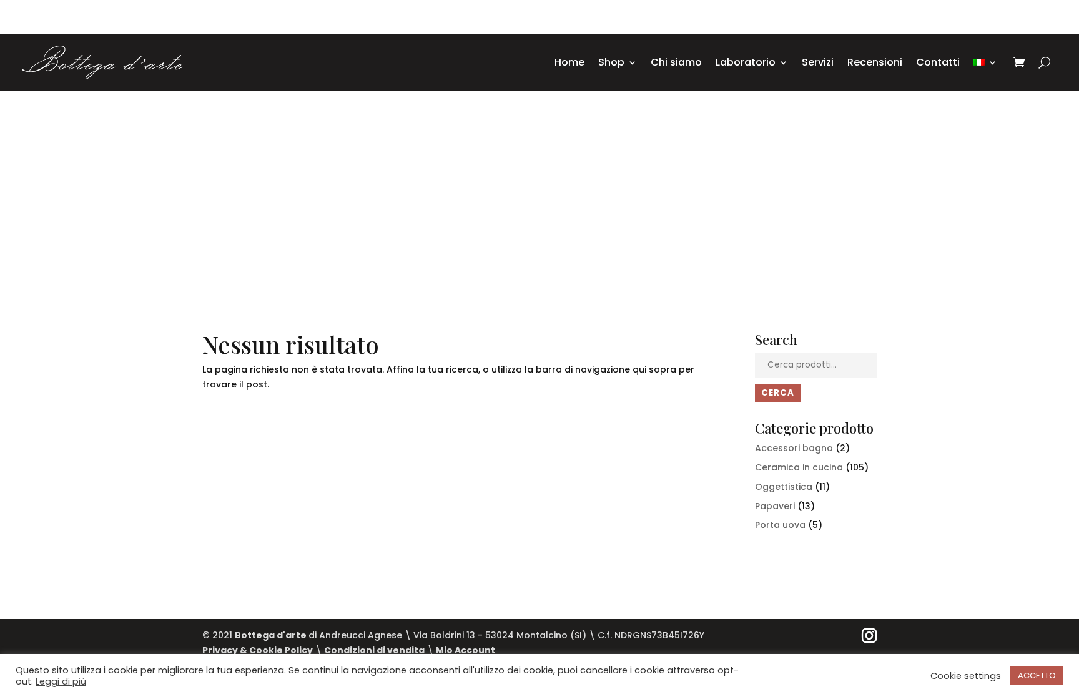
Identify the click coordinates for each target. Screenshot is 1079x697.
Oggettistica (783, 486)
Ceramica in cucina (799, 467)
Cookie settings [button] (965, 675)
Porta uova (780, 525)
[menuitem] (985, 62)
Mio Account (465, 650)
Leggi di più (61, 681)
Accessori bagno (794, 448)
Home (569, 62)
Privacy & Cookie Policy (257, 650)
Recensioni (874, 62)
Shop (611, 62)
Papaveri (775, 506)
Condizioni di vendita (374, 650)
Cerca (777, 393)
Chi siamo (676, 62)
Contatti (938, 62)
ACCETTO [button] (1037, 675)
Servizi (818, 62)
